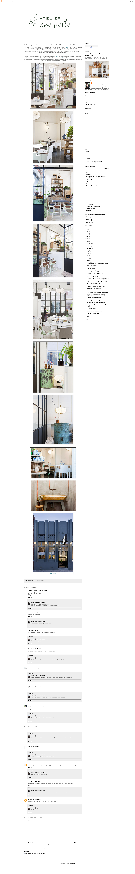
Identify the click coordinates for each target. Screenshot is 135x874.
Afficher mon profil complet (90, 92)
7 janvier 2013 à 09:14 (35, 630)
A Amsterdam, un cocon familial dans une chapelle (98, 278)
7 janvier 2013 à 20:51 (40, 658)
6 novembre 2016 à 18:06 (36, 817)
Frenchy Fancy (89, 183)
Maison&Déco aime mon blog (91, 162)
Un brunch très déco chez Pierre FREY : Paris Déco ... (98, 281)
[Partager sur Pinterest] (43, 580)
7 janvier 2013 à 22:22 (35, 781)
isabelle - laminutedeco (33, 590)
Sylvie (29, 630)
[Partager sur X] (41, 580)
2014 (87, 240)
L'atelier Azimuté (90, 196)
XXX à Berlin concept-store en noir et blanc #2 (97, 294)
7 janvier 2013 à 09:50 (36, 648)
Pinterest (87, 152)
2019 (87, 231)
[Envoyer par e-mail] (38, 580)
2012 (87, 319)
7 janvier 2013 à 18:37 (35, 726)
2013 (87, 241)
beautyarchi (88, 174)
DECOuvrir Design (90, 179)
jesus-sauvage (89, 194)
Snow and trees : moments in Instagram (95, 271)
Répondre (30, 597)
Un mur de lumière (91, 268)
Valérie (32, 602)
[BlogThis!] (39, 580)
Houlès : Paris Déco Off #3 (92, 276)
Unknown (30, 764)
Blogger (73, 863)
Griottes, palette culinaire (92, 185)
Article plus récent (29, 842)
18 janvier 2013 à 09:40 (41, 808)
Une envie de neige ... (91, 308)
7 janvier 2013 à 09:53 (35, 667)
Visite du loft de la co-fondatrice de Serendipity (97, 292)
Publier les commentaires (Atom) (38, 848)
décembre (89, 243)
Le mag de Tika (89, 220)
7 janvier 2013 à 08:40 (42, 590)
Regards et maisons (90, 208)
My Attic (88, 202)
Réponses (31, 600)
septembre (89, 248)
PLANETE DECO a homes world (93, 206)
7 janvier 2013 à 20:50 (40, 639)
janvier (88, 262)
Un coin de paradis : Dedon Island (94, 310)
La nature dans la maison (92, 266)
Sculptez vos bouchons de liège (93, 283)
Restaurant (31, 582)
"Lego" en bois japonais (92, 265)
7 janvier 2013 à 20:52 (40, 675)
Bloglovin (87, 155)
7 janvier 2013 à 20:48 (40, 602)
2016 (87, 236)
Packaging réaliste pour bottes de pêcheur (96, 270)
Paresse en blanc (90, 299)
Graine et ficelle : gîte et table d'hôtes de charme (97, 263)
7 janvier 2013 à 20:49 (40, 621)
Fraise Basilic (88, 216)
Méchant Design (89, 204)
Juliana (29, 781)
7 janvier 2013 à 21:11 (36, 764)
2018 (87, 233)
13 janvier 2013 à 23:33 (36, 799)
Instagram (88, 158)
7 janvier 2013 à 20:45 (34, 746)
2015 (87, 238)
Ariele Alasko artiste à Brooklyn (94, 300)
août (88, 250)
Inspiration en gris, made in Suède (94, 311)
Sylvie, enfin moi (89, 222)
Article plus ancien (77, 842)
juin (88, 253)
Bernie (29, 726)
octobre (89, 246)
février (88, 260)
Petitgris (30, 648)
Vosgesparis (88, 210)
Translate (95, 47)
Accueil (53, 842)
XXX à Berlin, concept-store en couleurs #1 (96, 295)
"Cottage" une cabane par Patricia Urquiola (96, 286)
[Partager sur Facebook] (42, 580)
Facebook (88, 154)
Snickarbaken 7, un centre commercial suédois (96, 302)
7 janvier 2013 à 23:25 (40, 790)
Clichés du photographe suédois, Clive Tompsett (97, 304)
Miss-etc (88, 198)
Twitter (87, 157)
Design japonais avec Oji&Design (94, 297)
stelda (29, 667)
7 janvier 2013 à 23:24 (40, 772)
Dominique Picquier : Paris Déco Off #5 (95, 273)
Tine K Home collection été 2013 (94, 288)
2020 (87, 229)
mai (88, 255)
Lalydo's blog (89, 219)
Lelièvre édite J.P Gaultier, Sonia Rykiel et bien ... (97, 275)
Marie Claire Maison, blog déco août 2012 (94, 161)
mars (88, 258)
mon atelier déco (90, 200)
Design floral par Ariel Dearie (93, 313)
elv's (29, 746)
